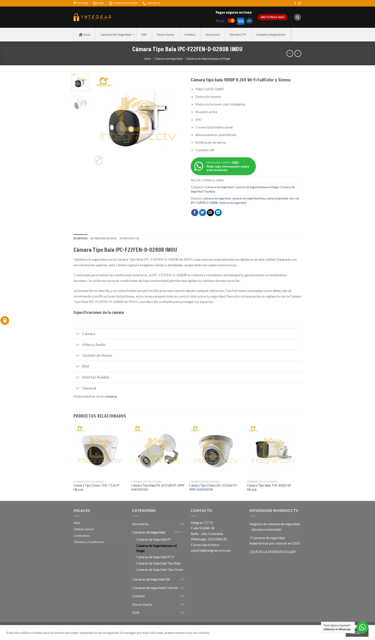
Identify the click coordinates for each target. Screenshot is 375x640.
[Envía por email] (210, 212)
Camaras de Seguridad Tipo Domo (159, 569)
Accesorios (140, 524)
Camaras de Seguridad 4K (151, 579)
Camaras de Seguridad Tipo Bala (158, 563)
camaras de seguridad (217, 198)
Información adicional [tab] (103, 238)
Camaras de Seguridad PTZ (155, 557)
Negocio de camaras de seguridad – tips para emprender (274, 526)
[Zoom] (98, 160)
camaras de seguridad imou (249, 198)
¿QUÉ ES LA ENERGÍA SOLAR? (272, 552)
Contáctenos (82, 535)
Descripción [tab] (80, 238)
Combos (138, 596)
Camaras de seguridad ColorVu (155, 588)
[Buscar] (297, 17)
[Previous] (100, 120)
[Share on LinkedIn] (218, 212)
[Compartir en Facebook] (194, 212)
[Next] (177, 120)
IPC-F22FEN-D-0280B (204, 202)
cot (297, 198)
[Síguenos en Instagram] (299, 3)
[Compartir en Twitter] (202, 212)
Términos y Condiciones (89, 542)
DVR (135, 612)
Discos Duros (142, 604)
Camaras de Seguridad (169, 58)
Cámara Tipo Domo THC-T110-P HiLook (96, 487)
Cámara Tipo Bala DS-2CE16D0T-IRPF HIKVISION (158, 487)
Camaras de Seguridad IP (153, 539)
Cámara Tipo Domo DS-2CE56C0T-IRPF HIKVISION (213, 487)
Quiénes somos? (84, 529)
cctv (291, 198)
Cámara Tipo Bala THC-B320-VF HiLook (269, 487)
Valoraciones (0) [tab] (129, 238)
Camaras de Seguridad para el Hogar (208, 58)
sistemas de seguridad (232, 202)
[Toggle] (78, 334)
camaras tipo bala (277, 198)
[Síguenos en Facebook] (295, 3)
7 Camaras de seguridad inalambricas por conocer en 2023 (274, 540)
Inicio (147, 58)
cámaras (111, 396)
